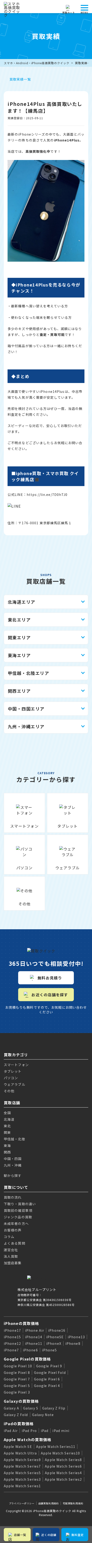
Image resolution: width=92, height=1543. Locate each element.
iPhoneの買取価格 (21, 1323)
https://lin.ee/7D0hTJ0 (47, 494)
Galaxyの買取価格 (21, 1401)
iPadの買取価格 (19, 1423)
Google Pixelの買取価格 (27, 1359)
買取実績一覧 (20, 79)
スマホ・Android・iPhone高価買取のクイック (36, 63)
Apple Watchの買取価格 (27, 1439)
